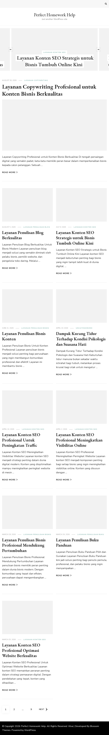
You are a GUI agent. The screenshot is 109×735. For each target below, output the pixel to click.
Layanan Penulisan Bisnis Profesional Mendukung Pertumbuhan (24, 545)
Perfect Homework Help (54, 15)
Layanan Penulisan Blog (36, 227)
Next (41, 709)
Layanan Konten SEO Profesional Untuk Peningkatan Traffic (21, 440)
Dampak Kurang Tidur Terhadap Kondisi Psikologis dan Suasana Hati (81, 339)
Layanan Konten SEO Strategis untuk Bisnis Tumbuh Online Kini (55, 61)
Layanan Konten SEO (54, 52)
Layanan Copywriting (36, 80)
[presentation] (11, 49)
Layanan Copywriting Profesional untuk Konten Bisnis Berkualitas (49, 90)
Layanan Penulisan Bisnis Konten (24, 336)
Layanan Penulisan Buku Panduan (77, 542)
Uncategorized (84, 328)
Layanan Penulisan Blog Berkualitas (22, 235)
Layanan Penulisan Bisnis (35, 328)
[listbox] (54, 49)
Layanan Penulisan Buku (90, 534)
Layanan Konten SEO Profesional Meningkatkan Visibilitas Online (79, 440)
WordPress (30, 730)
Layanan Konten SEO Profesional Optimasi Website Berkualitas (21, 650)
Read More (8, 172)
